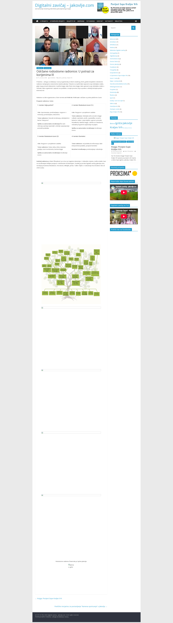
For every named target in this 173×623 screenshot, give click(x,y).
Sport (111, 98)
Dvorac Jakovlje (114, 64)
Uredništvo (52, 78)
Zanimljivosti (113, 106)
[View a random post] (136, 21)
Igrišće (60, 78)
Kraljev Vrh (69, 78)
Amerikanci (113, 42)
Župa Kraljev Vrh (114, 112)
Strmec (130, 128)
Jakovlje (64, 78)
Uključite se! (71, 21)
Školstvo (112, 95)
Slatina (126, 128)
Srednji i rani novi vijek (116, 101)
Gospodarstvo (114, 73)
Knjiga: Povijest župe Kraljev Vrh (48, 598)
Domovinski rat (114, 59)
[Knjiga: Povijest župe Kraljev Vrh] (124, 138)
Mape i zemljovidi (115, 81)
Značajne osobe (114, 109)
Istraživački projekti (57, 21)
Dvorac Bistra (114, 61)
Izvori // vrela (113, 78)
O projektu (44, 21)
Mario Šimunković (128, 151)
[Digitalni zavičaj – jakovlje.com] (37, 21)
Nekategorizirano (115, 87)
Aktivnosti (109, 21)
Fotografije (90, 21)
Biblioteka (118, 21)
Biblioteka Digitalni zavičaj (117, 50)
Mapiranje (80, 21)
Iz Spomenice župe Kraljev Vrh (118, 75)
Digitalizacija (113, 56)
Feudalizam (113, 67)
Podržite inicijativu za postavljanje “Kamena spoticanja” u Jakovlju (81, 606)
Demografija (113, 53)
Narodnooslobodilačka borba (118, 84)
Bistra (112, 123)
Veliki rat (112, 103)
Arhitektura (113, 45)
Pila (124, 128)
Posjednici (113, 89)
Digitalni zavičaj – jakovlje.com (64, 5)
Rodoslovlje (48, 68)
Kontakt (100, 21)
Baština (112, 47)
